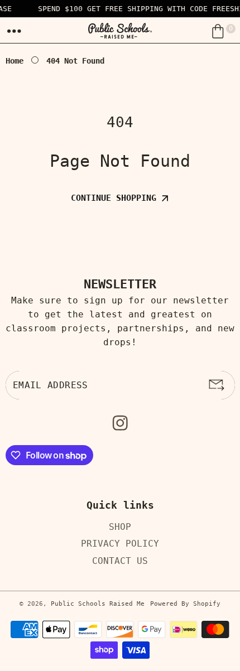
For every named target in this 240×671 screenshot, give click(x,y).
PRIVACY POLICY (120, 543)
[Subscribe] (216, 385)
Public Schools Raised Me (98, 603)
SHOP (120, 526)
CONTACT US (120, 560)
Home (14, 60)
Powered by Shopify (185, 603)
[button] (14, 31)
